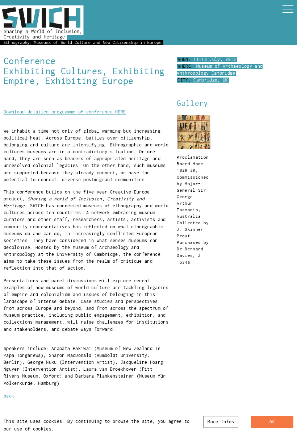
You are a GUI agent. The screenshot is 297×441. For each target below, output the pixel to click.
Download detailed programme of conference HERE (65, 112)
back (9, 396)
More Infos (221, 421)
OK (272, 422)
